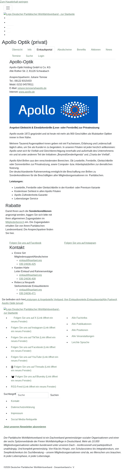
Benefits (81, 49)
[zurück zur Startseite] (39, 14)
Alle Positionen (80, 330)
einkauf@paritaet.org (30, 260)
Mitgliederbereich (14, 222)
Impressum (17, 413)
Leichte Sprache (80, 342)
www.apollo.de (27, 92)
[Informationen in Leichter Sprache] (10, 22)
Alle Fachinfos (79, 318)
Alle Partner (109, 299)
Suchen (54, 395)
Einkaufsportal (44, 49)
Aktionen (96, 49)
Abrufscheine (64, 49)
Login (41, 56)
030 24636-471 (27, 293)
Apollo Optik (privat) (12, 303)
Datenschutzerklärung (23, 407)
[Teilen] (9, 31)
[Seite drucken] (9, 27)
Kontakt (15, 401)
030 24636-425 (27, 264)
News (109, 49)
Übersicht (17, 49)
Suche (29, 56)
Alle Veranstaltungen (83, 336)
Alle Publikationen (81, 324)
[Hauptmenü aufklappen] (8, 8)
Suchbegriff (10, 394)
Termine (16, 56)
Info (30, 49)
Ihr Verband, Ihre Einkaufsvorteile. (69, 299)
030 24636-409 (27, 278)
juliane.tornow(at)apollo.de (32, 88)
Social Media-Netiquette (24, 419)
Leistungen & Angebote (38, 299)
